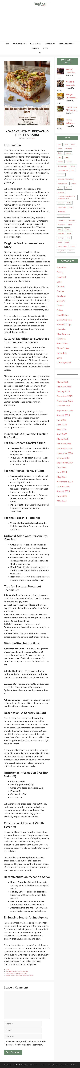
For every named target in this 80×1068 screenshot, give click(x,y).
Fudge (69, 203)
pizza (59, 229)
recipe (69, 233)
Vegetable (61, 251)
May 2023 (62, 500)
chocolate (61, 175)
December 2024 (64, 448)
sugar (67, 242)
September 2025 (65, 410)
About (45, 48)
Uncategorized (64, 362)
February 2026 (64, 386)
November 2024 (65, 453)
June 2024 (62, 472)
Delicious (61, 203)
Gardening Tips (64, 319)
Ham (71, 207)
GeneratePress (31, 1065)
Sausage (61, 238)
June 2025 (62, 424)
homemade (71, 220)
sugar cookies (62, 246)
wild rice (70, 251)
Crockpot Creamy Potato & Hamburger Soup (66, 197)
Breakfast (68, 149)
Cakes (7, 969)
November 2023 (65, 481)
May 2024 (62, 477)
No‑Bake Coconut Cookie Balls (72, 83)
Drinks (60, 310)
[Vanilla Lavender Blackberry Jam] (60, 71)
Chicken (73, 166)
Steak (60, 242)
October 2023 (63, 486)
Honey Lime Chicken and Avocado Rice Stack (72, 109)
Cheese (69, 162)
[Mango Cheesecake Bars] (60, 97)
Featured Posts (19, 44)
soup (68, 238)
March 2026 (62, 382)
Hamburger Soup (63, 216)
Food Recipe (63, 315)
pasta (70, 225)
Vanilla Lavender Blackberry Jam (71, 71)
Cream (60, 188)
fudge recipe (62, 207)
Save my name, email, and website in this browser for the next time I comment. (26, 1043)
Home (7, 44)
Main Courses (36, 44)
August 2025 (63, 415)
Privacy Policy (52, 1065)
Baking (60, 272)
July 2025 (61, 420)
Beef (66, 144)
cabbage (68, 153)
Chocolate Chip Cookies (65, 179)
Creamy (68, 188)
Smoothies (62, 353)
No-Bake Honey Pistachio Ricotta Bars (17, 971)
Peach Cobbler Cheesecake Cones (71, 121)
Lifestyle (61, 329)
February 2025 (64, 443)
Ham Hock (61, 220)
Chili (72, 170)
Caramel (60, 162)
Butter (60, 153)
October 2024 (63, 458)
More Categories (66, 44)
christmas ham (62, 184)
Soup (59, 357)
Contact (35, 48)
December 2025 (64, 396)
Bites (73, 144)
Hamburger (61, 212)
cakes (66, 157)
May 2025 (62, 429)
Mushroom (61, 225)
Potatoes (61, 233)
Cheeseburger (62, 166)
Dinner (60, 305)
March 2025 (62, 439)
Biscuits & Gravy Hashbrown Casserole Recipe (19, 975)
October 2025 (63, 405)
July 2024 (61, 467)
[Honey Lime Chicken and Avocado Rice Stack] (60, 109)
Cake (59, 157)
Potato (67, 229)
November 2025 (65, 401)
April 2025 (62, 434)
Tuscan (72, 246)
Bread (60, 149)
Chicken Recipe (63, 170)
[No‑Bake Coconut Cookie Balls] (60, 84)
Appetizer (61, 267)
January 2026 (63, 391)
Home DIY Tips (64, 324)
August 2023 (63, 491)
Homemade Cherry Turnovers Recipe (16, 973)
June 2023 (62, 496)
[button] (40, 53)
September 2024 (65, 462)
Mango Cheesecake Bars (71, 96)
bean (59, 144)
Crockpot (61, 192)
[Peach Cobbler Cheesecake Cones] (60, 122)
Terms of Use (64, 1065)
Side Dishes (50, 44)
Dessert (60, 300)
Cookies (73, 184)
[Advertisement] (40, 25)
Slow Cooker (63, 348)
